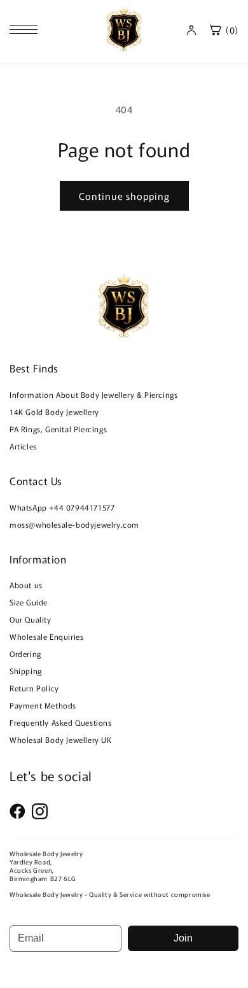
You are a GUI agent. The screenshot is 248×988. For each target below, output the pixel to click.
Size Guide (29, 601)
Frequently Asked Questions (61, 722)
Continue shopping (124, 195)
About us (26, 584)
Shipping (26, 670)
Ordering (25, 653)
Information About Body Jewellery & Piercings (93, 394)
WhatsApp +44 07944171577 (62, 507)
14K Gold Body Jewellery (54, 411)
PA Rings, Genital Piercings (58, 428)
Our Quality (31, 619)
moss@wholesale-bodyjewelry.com (74, 524)
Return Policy (34, 687)
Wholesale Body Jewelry (46, 853)
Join (183, 938)
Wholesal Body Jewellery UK (61, 739)
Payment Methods (43, 705)
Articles (23, 446)
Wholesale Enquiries (46, 636)
